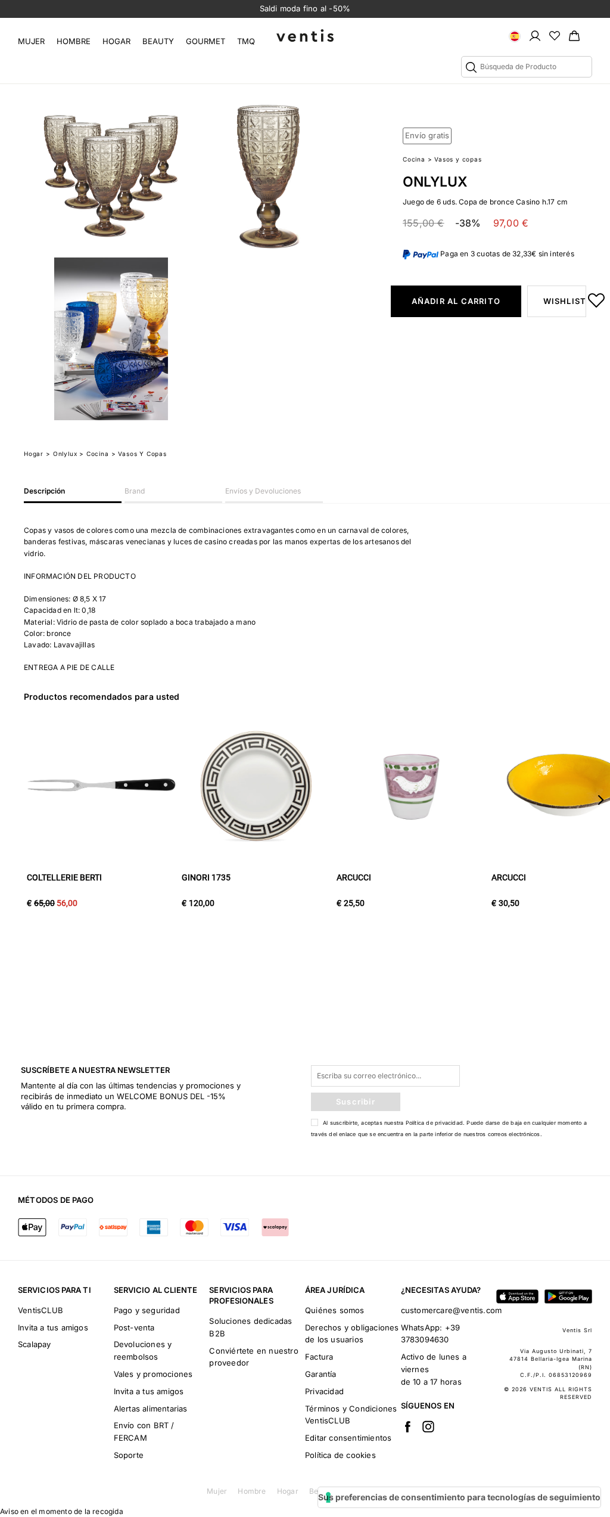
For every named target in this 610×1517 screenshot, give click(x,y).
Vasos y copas (457, 159)
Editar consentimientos (348, 1437)
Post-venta (134, 1327)
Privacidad (324, 1391)
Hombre (74, 41)
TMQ (246, 41)
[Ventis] (305, 35)
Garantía (321, 1374)
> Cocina (93, 453)
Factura (319, 1356)
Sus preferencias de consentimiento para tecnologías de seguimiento (459, 1497)
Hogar (116, 41)
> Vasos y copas (139, 453)
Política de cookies (340, 1455)
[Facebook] (407, 1426)
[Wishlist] (554, 35)
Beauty (158, 41)
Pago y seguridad (147, 1310)
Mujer (31, 41)
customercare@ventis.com (451, 1310)
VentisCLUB (40, 1310)
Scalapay (34, 1344)
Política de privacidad (434, 1122)
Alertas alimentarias (151, 1408)
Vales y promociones (153, 1374)
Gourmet (205, 41)
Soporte (129, 1455)
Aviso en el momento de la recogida (61, 1511)
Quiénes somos (335, 1310)
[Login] (535, 35)
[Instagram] (428, 1426)
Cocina (414, 159)
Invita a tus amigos (53, 1327)
